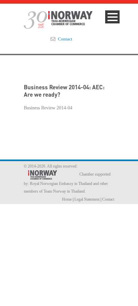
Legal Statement (86, 199)
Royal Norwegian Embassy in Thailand (61, 183)
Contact (65, 38)
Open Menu (112, 16)
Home (67, 199)
